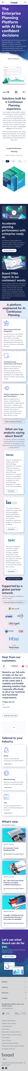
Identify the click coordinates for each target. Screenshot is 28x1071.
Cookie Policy (5, 1029)
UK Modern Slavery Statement (10, 1043)
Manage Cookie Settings (8, 1020)
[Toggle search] (3, 2)
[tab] (14, 666)
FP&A (13, 161)
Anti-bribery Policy (7, 1026)
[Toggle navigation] (25, 2)
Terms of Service (6, 1040)
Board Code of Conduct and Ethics (11, 1032)
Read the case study (10, 715)
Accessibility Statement (8, 1049)
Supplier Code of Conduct (9, 1023)
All (7, 161)
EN (4, 1059)
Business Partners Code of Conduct (12, 1034)
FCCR (19, 161)
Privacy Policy (5, 1037)
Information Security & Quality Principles (13, 1046)
